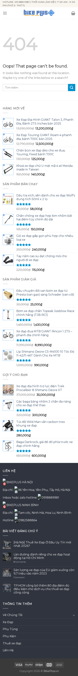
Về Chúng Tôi (12, 615)
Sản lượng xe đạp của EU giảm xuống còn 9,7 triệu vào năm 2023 (44, 571)
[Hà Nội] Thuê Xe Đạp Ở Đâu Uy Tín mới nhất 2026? (42, 544)
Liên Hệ (8, 650)
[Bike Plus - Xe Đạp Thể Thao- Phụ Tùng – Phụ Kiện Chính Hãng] (39, 13)
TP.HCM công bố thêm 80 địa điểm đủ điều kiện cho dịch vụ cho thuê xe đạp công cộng (41, 589)
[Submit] (71, 87)
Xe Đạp (8, 622)
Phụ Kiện (9, 636)
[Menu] (5, 13)
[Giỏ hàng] (73, 13)
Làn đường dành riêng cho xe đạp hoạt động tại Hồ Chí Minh (42, 556)
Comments (20, 562)
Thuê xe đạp (12, 643)
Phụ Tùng (10, 629)
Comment (19, 577)
